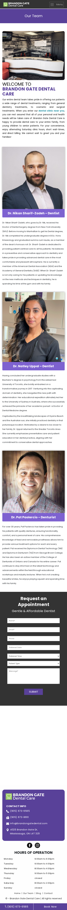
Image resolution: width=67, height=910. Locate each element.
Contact (48, 893)
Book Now (50, 906)
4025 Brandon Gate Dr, (25, 831)
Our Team (28, 893)
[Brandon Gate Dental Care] (16, 4)
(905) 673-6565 (20, 811)
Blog (38, 893)
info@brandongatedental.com (29, 823)
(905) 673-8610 (19, 817)
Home (17, 893)
